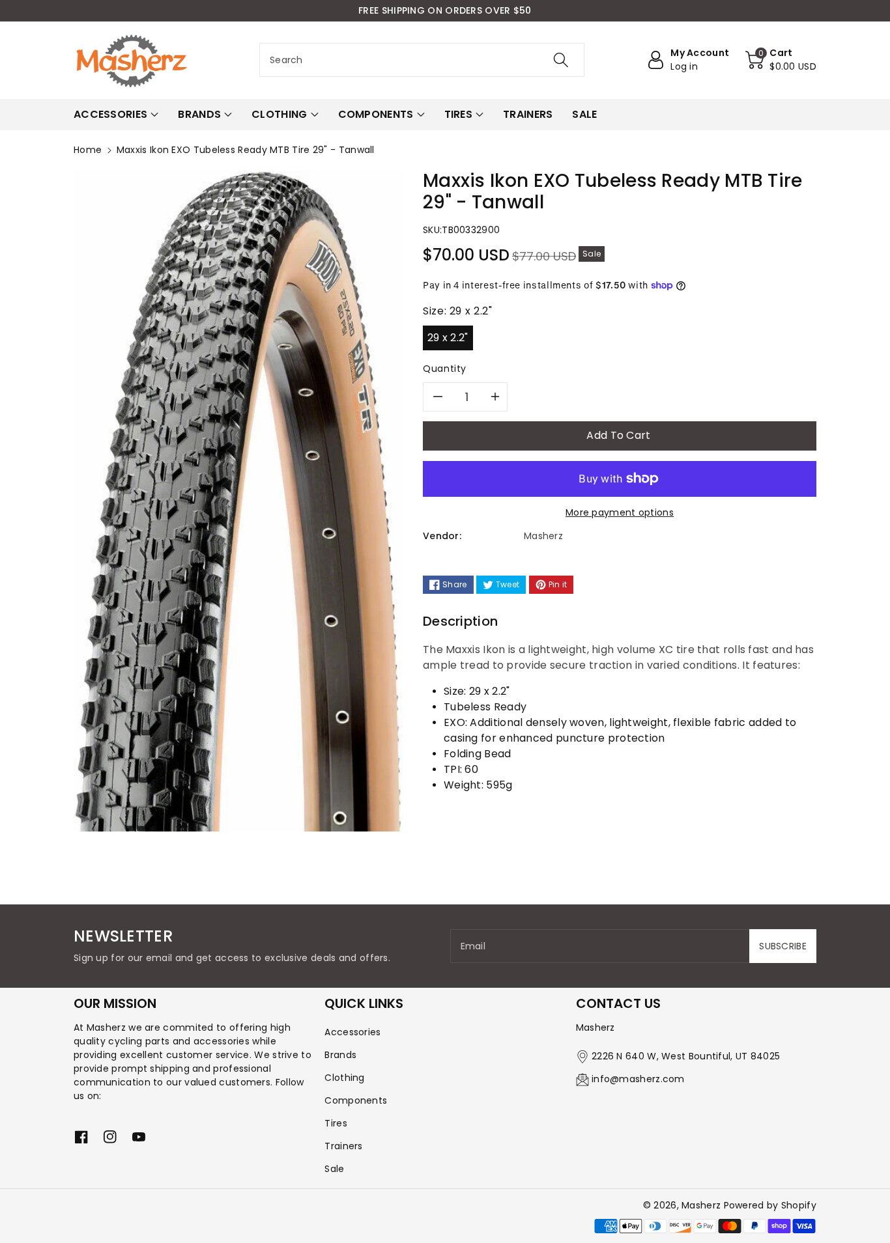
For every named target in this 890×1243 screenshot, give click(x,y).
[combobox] (422, 60)
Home (88, 149)
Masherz (701, 1205)
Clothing (344, 1077)
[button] (780, 60)
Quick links (363, 1003)
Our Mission (115, 1003)
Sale (334, 1168)
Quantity (445, 368)
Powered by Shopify (770, 1205)
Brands (340, 1054)
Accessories (352, 1032)
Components (355, 1100)
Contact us (618, 1003)
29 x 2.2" (447, 337)
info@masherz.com (638, 1078)
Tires (335, 1123)
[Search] (560, 60)
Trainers (343, 1145)
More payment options (620, 512)
